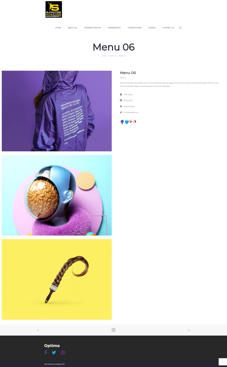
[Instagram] (63, 353)
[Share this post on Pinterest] (134, 121)
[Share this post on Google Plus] (130, 121)
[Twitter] (54, 353)
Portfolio (112, 56)
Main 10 (123, 78)
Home (104, 56)
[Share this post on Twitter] (126, 121)
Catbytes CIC (59, 364)
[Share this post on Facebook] (122, 121)
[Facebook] (45, 353)
